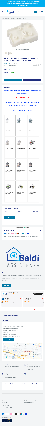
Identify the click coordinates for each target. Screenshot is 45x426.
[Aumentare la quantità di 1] (16, 76)
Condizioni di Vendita (9, 383)
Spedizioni (23, 383)
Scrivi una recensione (38, 293)
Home (3, 18)
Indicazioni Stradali (8, 339)
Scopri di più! (6, 285)
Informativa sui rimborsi (29, 402)
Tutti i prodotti (7, 18)
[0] (42, 11)
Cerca (25, 398)
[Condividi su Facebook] (34, 65)
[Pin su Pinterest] (36, 65)
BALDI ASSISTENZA (7, 63)
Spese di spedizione (9, 217)
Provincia (20, 211)
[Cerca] (35, 12)
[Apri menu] (2, 11)
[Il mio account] (39, 11)
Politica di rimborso (7, 223)
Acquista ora (32, 79)
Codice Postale (35, 211)
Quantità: (5, 75)
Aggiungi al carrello (13, 79)
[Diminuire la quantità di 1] (10, 76)
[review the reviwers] (20, 299)
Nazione (5, 211)
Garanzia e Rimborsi (36, 383)
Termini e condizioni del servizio (30, 400)
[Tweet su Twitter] (38, 65)
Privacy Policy (22, 387)
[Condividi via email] (40, 65)
